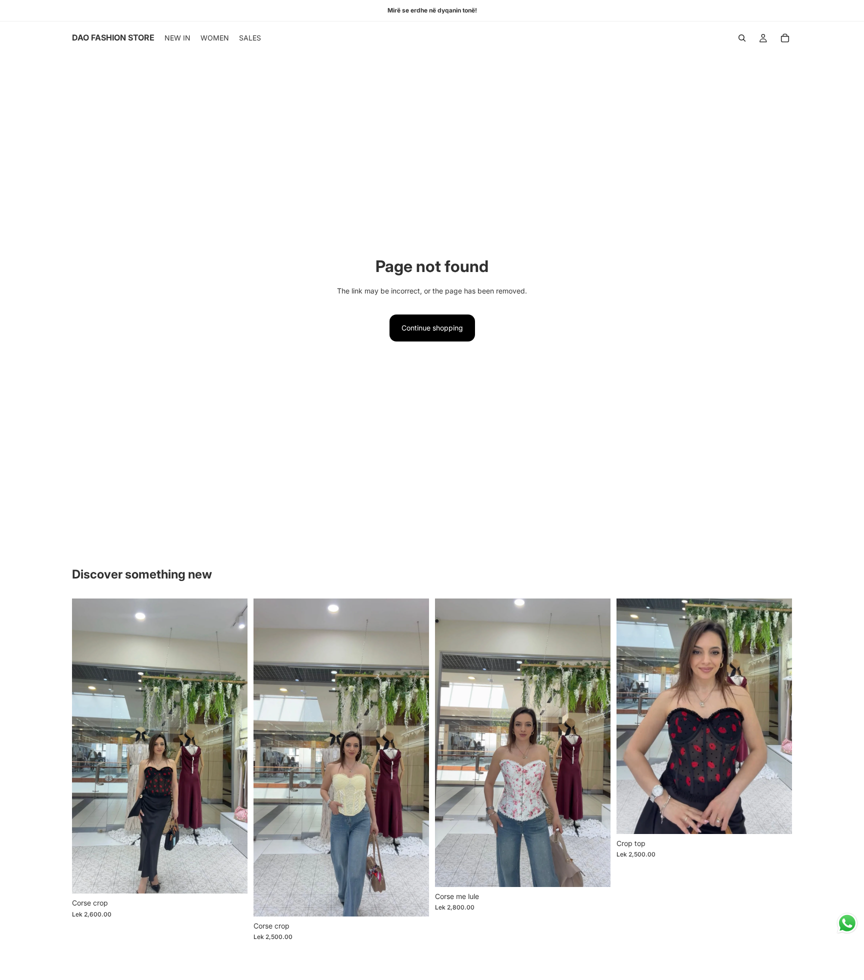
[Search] (742, 38)
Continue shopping (432, 328)
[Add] (232, 878)
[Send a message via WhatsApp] (847, 923)
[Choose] (413, 901)
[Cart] (785, 38)
